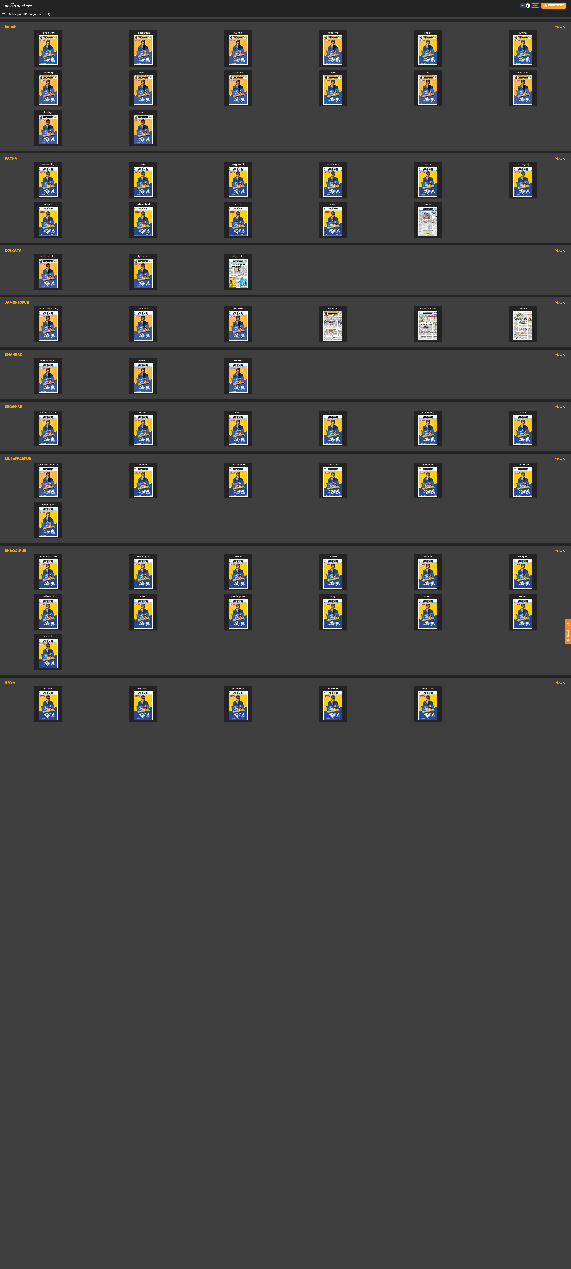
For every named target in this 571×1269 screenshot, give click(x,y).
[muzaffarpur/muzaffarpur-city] (48, 496)
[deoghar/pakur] (522, 444)
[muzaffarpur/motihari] (427, 496)
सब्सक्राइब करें (556, 5)
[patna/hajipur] (48, 235)
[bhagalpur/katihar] (427, 588)
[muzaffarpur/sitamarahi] (522, 496)
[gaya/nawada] (332, 719)
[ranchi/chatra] (427, 103)
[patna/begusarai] (238, 195)
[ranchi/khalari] (427, 64)
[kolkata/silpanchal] (143, 287)
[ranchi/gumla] (238, 64)
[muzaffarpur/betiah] (143, 496)
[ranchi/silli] (332, 103)
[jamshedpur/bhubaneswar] (427, 339)
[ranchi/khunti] (522, 64)
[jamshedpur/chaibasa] (143, 339)
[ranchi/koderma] (332, 64)
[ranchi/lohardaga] (48, 103)
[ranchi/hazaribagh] (143, 64)
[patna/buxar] (427, 195)
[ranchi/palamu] (143, 103)
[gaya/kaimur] (48, 719)
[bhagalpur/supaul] (48, 667)
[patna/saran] (238, 235)
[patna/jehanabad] (143, 235)
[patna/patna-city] (48, 195)
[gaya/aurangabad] (238, 719)
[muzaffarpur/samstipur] (48, 536)
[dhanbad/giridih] (238, 392)
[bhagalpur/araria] (238, 588)
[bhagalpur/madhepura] (238, 628)
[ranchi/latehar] (143, 143)
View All (560, 27)
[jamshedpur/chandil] (522, 339)
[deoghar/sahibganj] (427, 444)
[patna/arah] (143, 195)
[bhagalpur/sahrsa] (522, 628)
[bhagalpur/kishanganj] (143, 588)
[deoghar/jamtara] (143, 444)
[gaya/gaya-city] (427, 719)
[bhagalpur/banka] (332, 588)
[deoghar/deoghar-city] (48, 444)
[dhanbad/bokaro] (143, 392)
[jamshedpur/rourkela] (332, 339)
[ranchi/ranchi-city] (48, 64)
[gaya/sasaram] (143, 719)
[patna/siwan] (332, 235)
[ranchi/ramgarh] (238, 103)
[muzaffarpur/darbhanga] (238, 496)
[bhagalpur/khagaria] (522, 588)
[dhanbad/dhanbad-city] (48, 392)
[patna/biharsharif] (332, 195)
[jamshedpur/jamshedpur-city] (48, 339)
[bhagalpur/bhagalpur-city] (48, 588)
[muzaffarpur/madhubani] (332, 496)
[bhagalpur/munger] (332, 628)
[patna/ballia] (427, 235)
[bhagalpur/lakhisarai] (48, 628)
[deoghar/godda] (332, 444)
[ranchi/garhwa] (522, 103)
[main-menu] (3, 14)
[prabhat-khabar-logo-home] (13, 5)
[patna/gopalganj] (522, 195)
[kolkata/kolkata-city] (48, 287)
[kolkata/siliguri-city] (238, 287)
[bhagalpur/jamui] (143, 628)
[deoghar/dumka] (238, 444)
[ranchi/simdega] (48, 143)
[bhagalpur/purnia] (427, 628)
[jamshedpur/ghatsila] (238, 339)
